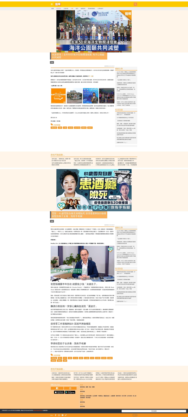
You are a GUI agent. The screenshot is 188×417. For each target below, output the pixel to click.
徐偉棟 (98, 358)
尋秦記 (59, 360)
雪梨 (70, 358)
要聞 (87, 387)
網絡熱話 (54, 358)
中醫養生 (100, 396)
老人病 (134, 396)
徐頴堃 (104, 358)
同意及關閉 (153, 411)
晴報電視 (58, 8)
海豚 (60, 127)
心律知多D (100, 8)
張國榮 (110, 358)
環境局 (90, 127)
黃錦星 (84, 127)
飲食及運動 (89, 396)
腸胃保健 (118, 396)
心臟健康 (112, 396)
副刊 (77, 8)
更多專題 (88, 397)
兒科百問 (124, 396)
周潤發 (53, 360)
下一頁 (91, 76)
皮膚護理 (82, 397)
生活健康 (94, 396)
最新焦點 (82, 387)
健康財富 (83, 8)
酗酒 (81, 358)
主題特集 (66, 8)
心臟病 (87, 358)
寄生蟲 (70, 127)
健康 (52, 8)
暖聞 (93, 387)
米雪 (92, 358)
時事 (72, 8)
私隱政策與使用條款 (37, 410)
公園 (65, 127)
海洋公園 (77, 127)
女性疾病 (129, 396)
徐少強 (75, 358)
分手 (65, 358)
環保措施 (54, 127)
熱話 (90, 387)
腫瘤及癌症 (106, 396)
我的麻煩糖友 (91, 8)
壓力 (60, 358)
